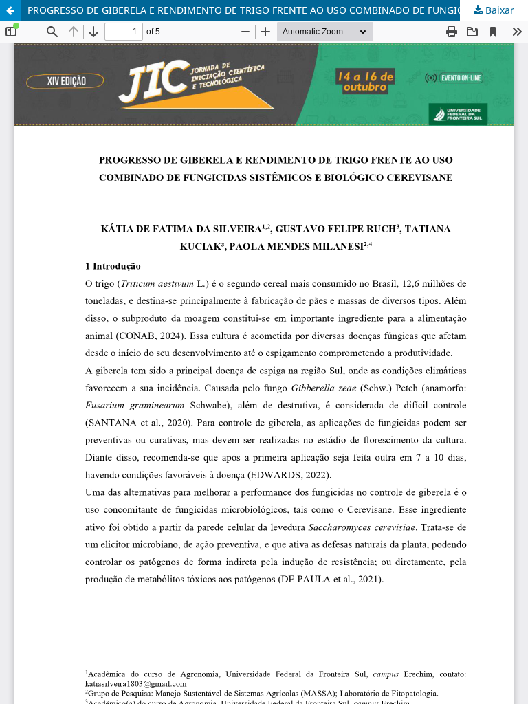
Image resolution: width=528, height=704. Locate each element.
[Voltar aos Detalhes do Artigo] (10, 10)
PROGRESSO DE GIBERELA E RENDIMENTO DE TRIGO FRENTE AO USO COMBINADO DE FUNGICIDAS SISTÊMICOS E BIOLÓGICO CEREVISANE (278, 9)
